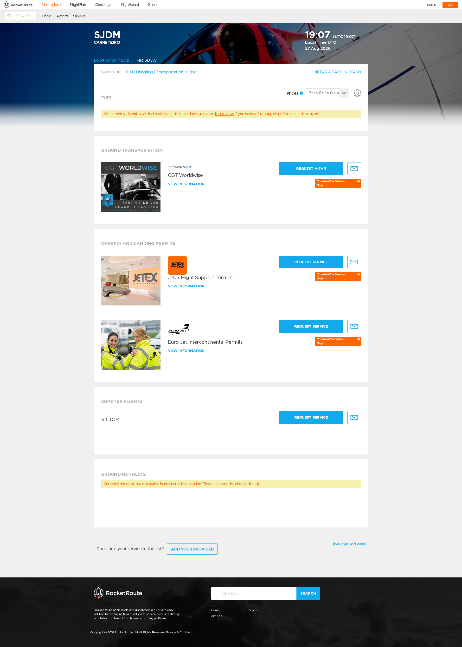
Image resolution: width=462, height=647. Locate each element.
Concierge (103, 5)
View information (187, 184)
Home (46, 16)
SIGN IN (431, 4)
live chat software (349, 544)
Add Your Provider (192, 549)
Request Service (311, 262)
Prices (293, 93)
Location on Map (110, 60)
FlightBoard (130, 5)
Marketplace (51, 5)
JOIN (450, 4)
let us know (224, 114)
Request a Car (311, 168)
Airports (62, 16)
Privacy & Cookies (178, 632)
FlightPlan (78, 5)
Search (308, 593)
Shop (152, 5)
